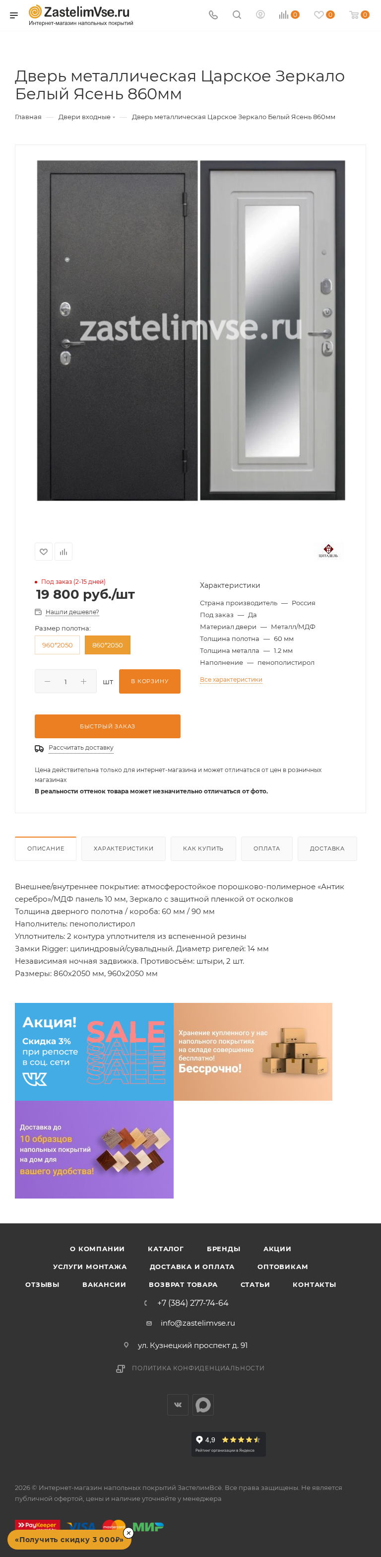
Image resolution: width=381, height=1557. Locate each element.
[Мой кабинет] (260, 15)
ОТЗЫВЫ (42, 1284)
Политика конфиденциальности (198, 1368)
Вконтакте (178, 1404)
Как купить (203, 848)
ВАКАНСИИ (104, 1284)
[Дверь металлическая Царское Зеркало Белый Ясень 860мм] (190, 330)
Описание (45, 848)
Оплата (267, 848)
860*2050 (107, 645)
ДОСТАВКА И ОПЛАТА (192, 1267)
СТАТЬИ (255, 1284)
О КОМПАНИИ (97, 1249)
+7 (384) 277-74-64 (193, 1303)
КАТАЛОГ (166, 1249)
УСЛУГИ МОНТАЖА (90, 1267)
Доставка (327, 848)
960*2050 (57, 645)
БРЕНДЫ (224, 1249)
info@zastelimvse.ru (198, 1323)
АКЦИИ (277, 1249)
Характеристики (123, 848)
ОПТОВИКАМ (282, 1267)
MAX (203, 1404)
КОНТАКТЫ (314, 1284)
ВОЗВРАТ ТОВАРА (183, 1284)
